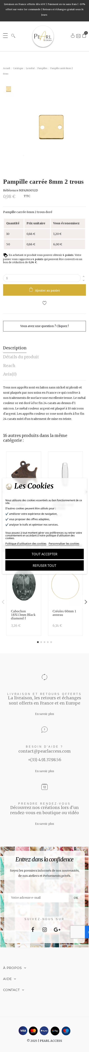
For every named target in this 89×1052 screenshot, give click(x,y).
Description (14, 347)
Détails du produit (21, 356)
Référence (10, 190)
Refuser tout (44, 565)
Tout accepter (44, 554)
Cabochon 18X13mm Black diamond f (23, 614)
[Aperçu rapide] (36, 467)
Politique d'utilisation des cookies (25, 543)
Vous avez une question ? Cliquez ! (44, 326)
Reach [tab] (9, 365)
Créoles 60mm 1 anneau (64, 613)
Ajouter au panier (47, 290)
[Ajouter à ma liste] (44, 303)
